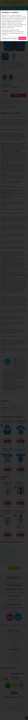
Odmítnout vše (6, 38)
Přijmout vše (22, 38)
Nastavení (14, 38)
